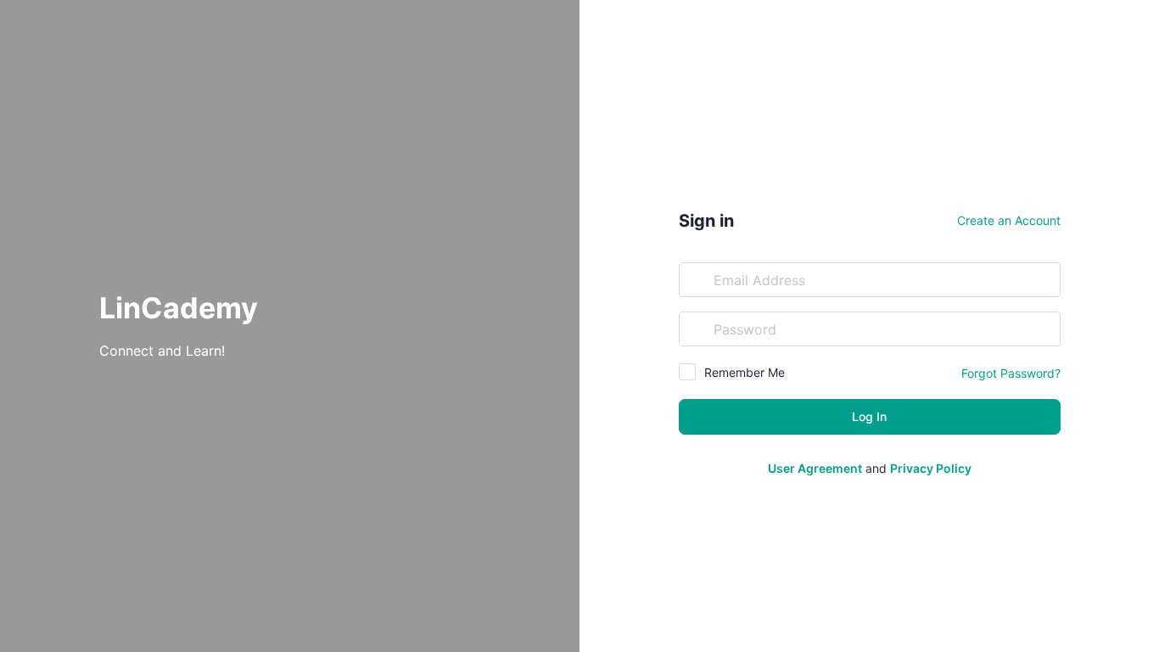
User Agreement (815, 468)
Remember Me (744, 372)
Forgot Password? (1011, 373)
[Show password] (1044, 329)
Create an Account (1009, 220)
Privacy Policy (930, 468)
